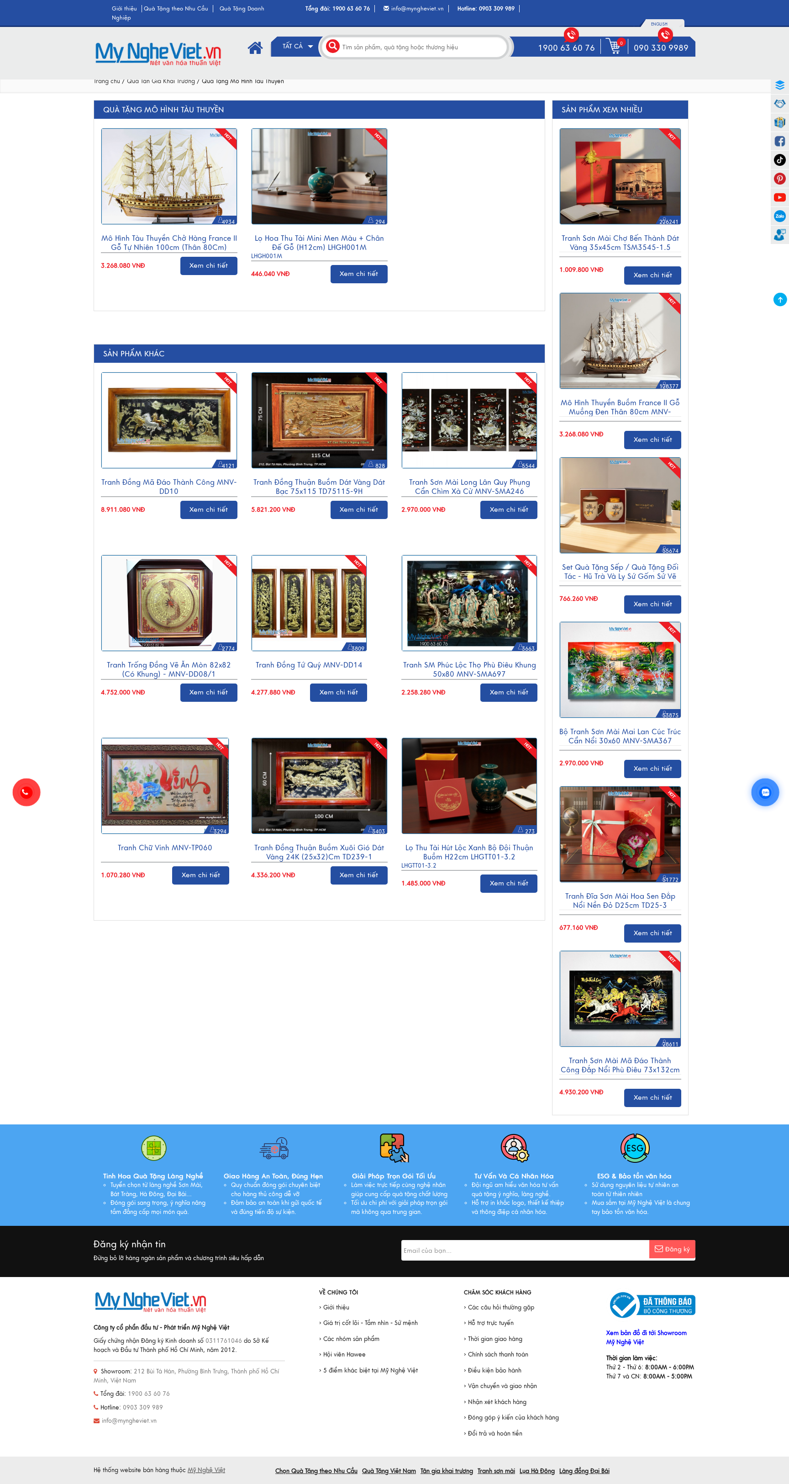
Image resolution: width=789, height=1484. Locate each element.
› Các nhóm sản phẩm (349, 1339)
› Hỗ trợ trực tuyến (489, 1323)
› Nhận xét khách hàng (495, 1402)
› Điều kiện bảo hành (492, 1370)
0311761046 (223, 1341)
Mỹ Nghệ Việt (206, 1470)
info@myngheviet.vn (417, 8)
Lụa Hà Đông (537, 1471)
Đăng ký (677, 1249)
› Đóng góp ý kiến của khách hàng (511, 1417)
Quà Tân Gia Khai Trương (161, 81)
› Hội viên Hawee (342, 1354)
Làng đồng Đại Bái (584, 1471)
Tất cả (294, 46)
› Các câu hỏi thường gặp (499, 1307)
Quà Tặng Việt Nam (389, 1471)
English (659, 24)
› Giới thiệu (334, 1307)
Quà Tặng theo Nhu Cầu (176, 8)
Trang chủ (107, 81)
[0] (614, 54)
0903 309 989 (497, 8)
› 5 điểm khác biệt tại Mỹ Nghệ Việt (368, 1370)
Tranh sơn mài (496, 1471)
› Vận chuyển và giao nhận (500, 1386)
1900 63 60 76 (351, 8)
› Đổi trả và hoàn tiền (493, 1433)
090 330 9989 (661, 48)
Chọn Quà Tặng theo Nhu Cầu (316, 1471)
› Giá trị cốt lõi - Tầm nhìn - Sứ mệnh (368, 1323)
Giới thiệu (124, 8)
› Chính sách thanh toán (496, 1354)
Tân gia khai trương (447, 1471)
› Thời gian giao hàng (493, 1339)
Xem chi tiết (208, 265)
